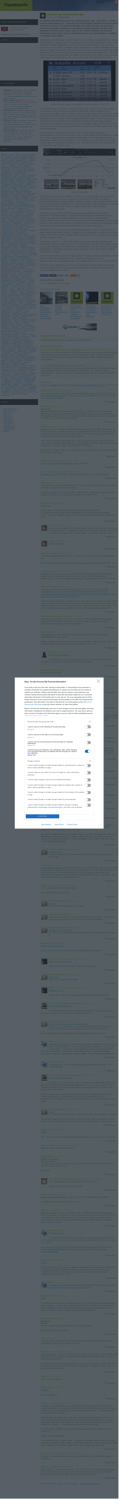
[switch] (88, 726)
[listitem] (59, 721)
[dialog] (59, 753)
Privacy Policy (72, 824)
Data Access (59, 824)
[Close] (99, 682)
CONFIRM (42, 816)
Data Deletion (46, 824)
